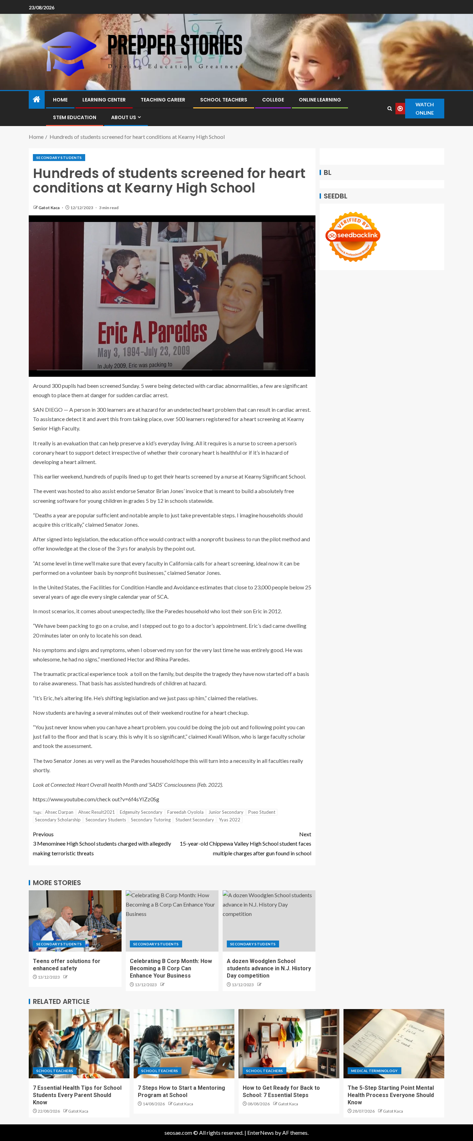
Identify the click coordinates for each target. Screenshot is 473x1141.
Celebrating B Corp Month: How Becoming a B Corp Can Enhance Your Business (171, 968)
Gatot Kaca (49, 207)
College (273, 99)
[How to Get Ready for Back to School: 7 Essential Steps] (289, 1043)
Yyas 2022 (229, 819)
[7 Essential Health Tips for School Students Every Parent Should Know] (79, 1043)
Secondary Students (59, 157)
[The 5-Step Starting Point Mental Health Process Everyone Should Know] (393, 1043)
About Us (123, 117)
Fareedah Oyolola (185, 812)
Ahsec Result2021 (96, 812)
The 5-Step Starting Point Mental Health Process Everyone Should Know (391, 1095)
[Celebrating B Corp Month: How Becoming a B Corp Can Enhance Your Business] (172, 921)
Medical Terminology (374, 1071)
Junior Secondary (225, 812)
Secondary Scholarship (58, 819)
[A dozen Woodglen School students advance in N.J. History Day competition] (269, 921)
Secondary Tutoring (151, 819)
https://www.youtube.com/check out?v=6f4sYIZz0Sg (96, 799)
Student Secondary (195, 819)
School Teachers (223, 99)
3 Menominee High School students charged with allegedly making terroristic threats (102, 843)
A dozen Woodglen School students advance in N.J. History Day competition (269, 968)
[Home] (37, 100)
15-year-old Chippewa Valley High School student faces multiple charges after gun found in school (245, 843)
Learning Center (104, 99)
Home (60, 99)
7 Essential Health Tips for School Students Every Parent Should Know (77, 1095)
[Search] (390, 108)
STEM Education (74, 117)
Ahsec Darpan (59, 812)
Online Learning (320, 99)
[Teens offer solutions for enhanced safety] (75, 921)
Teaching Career (163, 99)
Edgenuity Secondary (141, 812)
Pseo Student (261, 812)
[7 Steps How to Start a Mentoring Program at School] (184, 1043)
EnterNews (260, 1132)
